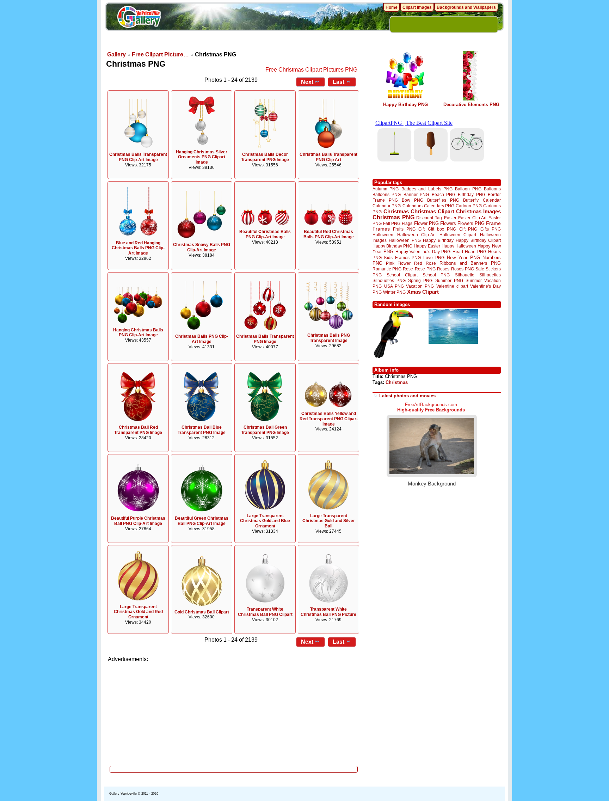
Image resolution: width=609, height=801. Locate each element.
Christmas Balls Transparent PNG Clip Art (328, 157)
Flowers (448, 223)
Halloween (383, 234)
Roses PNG (462, 269)
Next (307, 82)
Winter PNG (394, 292)
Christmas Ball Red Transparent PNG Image (138, 430)
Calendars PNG (439, 205)
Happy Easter (427, 246)
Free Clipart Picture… (160, 54)
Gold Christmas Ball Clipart (201, 612)
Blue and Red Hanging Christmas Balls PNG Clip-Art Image (138, 248)
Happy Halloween (459, 246)
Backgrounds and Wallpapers (466, 7)
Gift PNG (468, 229)
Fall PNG (391, 223)
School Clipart (402, 275)
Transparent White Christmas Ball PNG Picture (328, 612)
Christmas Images (478, 211)
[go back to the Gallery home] (138, 18)
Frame (493, 223)
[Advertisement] (234, 712)
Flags (407, 223)
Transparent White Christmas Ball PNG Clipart (265, 612)
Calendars (412, 205)
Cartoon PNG (468, 205)
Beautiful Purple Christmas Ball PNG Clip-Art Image (138, 521)
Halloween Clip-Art (416, 234)
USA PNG (394, 286)
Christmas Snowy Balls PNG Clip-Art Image (201, 247)
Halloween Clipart (457, 234)
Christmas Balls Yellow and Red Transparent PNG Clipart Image (329, 419)
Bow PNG (412, 200)
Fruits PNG (404, 229)
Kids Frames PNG (402, 257)
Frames (381, 229)
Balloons (492, 189)
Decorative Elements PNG (471, 104)
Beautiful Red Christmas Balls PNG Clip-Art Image (328, 234)
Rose (408, 269)
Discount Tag (429, 217)
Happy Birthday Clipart (478, 240)
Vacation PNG (420, 286)
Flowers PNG (471, 223)
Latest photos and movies (407, 395)
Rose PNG (425, 269)
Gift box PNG (442, 229)
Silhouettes (490, 275)
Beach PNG (443, 194)
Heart (458, 251)
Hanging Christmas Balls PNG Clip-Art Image (138, 333)
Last (338, 82)
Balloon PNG (468, 189)
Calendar (492, 200)
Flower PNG (426, 223)
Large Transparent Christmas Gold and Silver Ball (328, 521)
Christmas (396, 211)
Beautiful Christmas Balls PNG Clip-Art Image (265, 234)
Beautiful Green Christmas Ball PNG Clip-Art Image (201, 521)
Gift (421, 229)
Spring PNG (420, 280)
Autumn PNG (386, 189)
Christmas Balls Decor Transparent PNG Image (265, 157)
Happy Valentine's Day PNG (422, 251)
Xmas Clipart (423, 292)
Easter (450, 217)
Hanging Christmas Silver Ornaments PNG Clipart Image (201, 157)
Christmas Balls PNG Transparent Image (328, 338)
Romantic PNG (387, 269)
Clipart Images (417, 7)
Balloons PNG (387, 194)
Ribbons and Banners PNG (470, 263)
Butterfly (471, 200)
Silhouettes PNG (389, 280)
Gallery (116, 54)
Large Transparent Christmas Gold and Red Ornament (138, 612)
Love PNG (433, 257)
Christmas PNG (393, 217)
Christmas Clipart (432, 211)
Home (392, 7)
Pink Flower (398, 263)
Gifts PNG (490, 229)
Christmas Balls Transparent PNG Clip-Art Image (138, 157)
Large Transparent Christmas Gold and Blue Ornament (265, 521)
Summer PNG (449, 280)
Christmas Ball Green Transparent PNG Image (265, 430)
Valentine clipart (452, 286)
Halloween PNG (404, 240)
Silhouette (464, 275)
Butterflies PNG (443, 200)
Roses (443, 269)
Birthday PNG (471, 194)
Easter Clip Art (472, 217)
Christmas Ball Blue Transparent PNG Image (202, 430)
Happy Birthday (438, 240)
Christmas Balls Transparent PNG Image (265, 339)
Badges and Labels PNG (427, 189)
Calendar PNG (387, 205)
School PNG (436, 275)
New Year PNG (463, 257)
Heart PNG (475, 251)
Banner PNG (416, 194)
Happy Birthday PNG (405, 104)
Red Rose (425, 263)
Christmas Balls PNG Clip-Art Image (201, 339)
